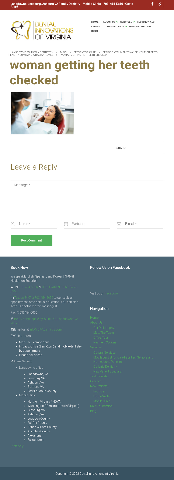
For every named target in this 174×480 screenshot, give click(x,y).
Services (126, 21)
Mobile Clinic (101, 401)
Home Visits (101, 396)
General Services (104, 352)
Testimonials (145, 21)
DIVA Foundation (140, 26)
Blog (94, 30)
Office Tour (100, 337)
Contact (96, 26)
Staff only (17, 446)
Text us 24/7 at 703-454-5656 (33, 297)
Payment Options (104, 342)
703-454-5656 (113, 4)
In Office (98, 391)
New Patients (116, 26)
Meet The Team (103, 332)
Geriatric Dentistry (105, 366)
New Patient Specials (107, 371)
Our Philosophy (103, 327)
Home (94, 21)
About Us (109, 21)
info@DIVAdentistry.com (45, 329)
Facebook (111, 293)
